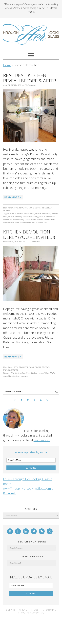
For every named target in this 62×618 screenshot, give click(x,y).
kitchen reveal (30, 220)
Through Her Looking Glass (31, 34)
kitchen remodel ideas (40, 373)
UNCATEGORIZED (11, 370)
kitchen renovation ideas (13, 220)
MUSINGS (7, 211)
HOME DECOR (35, 208)
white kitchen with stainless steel (33, 223)
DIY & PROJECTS (21, 208)
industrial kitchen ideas (24, 214)
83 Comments (30, 85)
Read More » (12, 197)
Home (7, 65)
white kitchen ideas (11, 223)
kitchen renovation (47, 217)
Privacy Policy (35, 613)
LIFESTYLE (47, 208)
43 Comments (34, 242)
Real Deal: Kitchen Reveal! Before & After (29, 78)
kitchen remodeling (30, 217)
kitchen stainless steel (46, 220)
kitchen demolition (43, 214)
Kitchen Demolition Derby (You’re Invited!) (29, 234)
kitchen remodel (14, 217)
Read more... (42, 440)
